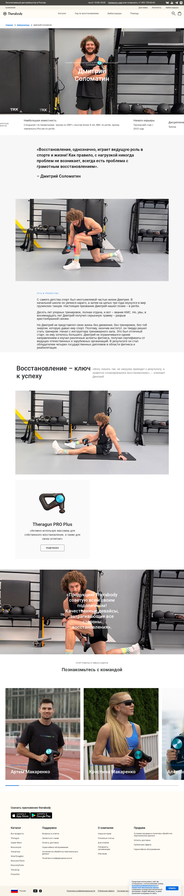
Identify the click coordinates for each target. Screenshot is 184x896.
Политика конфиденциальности (57, 858)
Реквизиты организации (104, 848)
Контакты (156, 7)
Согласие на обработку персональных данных (60, 852)
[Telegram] (176, 2)
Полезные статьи (106, 838)
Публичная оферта (142, 845)
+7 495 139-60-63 (146, 2)
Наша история (104, 834)
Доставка (143, 7)
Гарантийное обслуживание (55, 847)
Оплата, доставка (50, 843)
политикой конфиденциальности (144, 886)
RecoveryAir (16, 847)
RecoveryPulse (17, 865)
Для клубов (103, 843)
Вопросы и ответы (50, 834)
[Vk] (167, 2)
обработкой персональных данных (145, 887)
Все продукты (17, 834)
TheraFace (15, 852)
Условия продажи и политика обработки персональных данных (153, 834)
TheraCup (15, 870)
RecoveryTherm (18, 861)
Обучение (102, 854)
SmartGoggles (17, 856)
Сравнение (10, 7)
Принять (172, 888)
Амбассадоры (172, 7)
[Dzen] (181, 2)
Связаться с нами (50, 838)
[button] (62, 13)
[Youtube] (171, 2)
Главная (9, 25)
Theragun (15, 838)
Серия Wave (16, 843)
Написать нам (115, 2)
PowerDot (15, 874)
